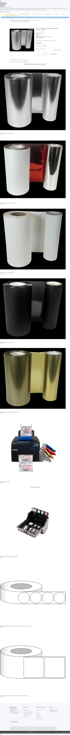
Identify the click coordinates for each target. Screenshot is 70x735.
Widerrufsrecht (39, 718)
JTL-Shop (67, 732)
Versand (44, 45)
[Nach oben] (0, 734)
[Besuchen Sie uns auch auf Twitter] (10, 723)
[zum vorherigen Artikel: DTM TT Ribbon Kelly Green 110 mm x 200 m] (10, 23)
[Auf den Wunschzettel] (32, 30)
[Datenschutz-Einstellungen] (0, 0)
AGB (37, 712)
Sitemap (38, 714)
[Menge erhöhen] (44, 56)
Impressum (2, 11)
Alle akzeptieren (3, 3)
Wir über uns (26, 710)
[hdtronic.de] (2, 14)
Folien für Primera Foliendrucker (46, 36)
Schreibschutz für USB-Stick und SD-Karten (54, 711)
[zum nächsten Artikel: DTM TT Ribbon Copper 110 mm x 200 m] (12, 23)
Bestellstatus (26, 716)
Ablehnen (2, 5)
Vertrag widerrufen (14, 721)
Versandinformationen (28, 714)
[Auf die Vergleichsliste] (30, 30)
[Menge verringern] (37, 54)
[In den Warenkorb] (10, 27)
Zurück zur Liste (12, 20)
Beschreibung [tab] (25, 60)
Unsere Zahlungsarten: (28, 712)
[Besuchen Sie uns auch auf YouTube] (10, 725)
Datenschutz (7, 11)
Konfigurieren (2, 4)
